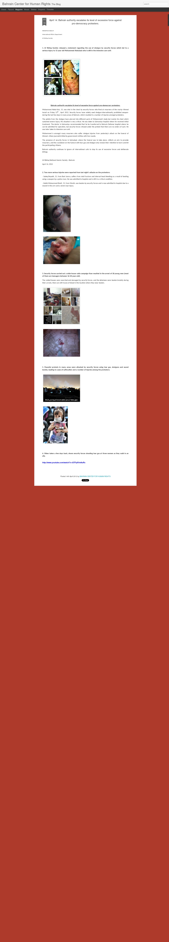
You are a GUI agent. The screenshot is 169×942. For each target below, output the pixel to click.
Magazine (19, 9)
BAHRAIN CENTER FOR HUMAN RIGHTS (95, 476)
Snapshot (41, 9)
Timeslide (50, 9)
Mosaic (26, 9)
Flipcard (11, 9)
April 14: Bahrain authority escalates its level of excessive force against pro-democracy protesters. (85, 21)
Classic (3, 9)
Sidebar (34, 9)
